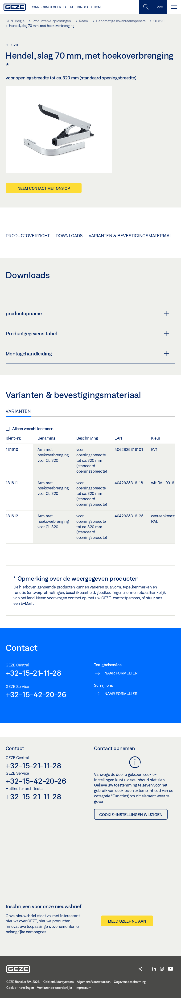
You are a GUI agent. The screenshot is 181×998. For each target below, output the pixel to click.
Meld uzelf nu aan (127, 921)
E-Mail (27, 603)
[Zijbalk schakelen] (160, 7)
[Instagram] (161, 969)
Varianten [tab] (18, 411)
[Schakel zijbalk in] (146, 7)
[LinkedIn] (154, 969)
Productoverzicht (28, 235)
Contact (15, 748)
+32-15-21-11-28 (33, 673)
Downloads (69, 235)
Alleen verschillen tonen (32, 428)
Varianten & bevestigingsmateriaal (130, 235)
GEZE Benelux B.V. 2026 (23, 982)
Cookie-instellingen (20, 987)
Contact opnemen (114, 748)
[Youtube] (170, 969)
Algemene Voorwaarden (94, 982)
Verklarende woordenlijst (54, 987)
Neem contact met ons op (43, 188)
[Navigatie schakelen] (174, 7)
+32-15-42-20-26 (36, 694)
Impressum (83, 987)
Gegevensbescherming (130, 982)
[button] (140, 969)
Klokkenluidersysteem (58, 982)
